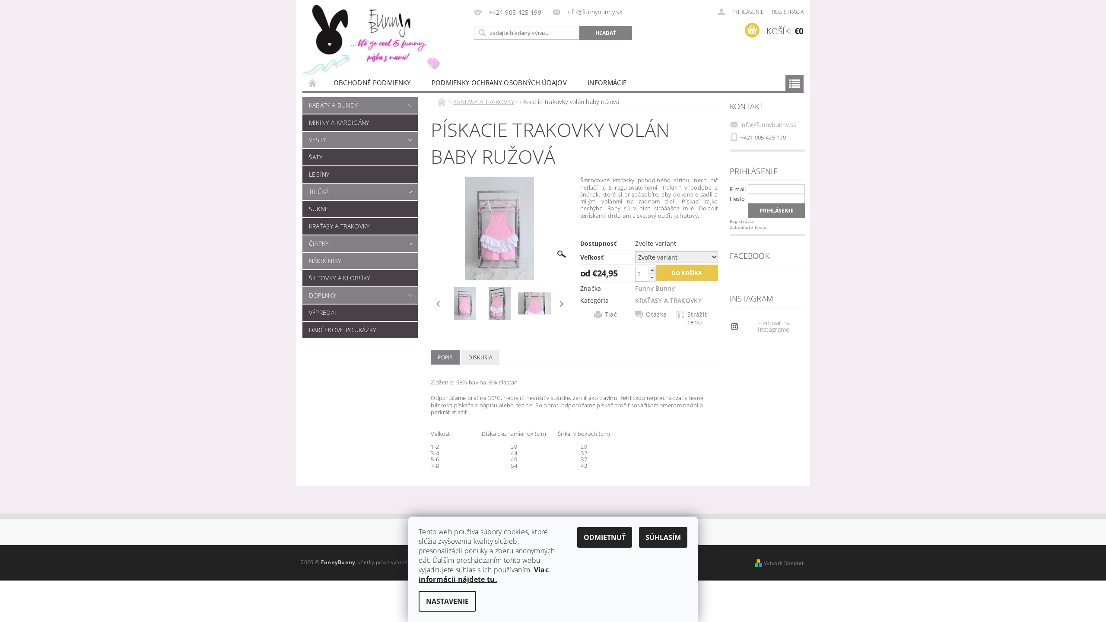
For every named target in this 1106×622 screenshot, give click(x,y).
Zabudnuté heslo (748, 227)
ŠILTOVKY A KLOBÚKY (339, 278)
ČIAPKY (319, 243)
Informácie (607, 82)
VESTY (317, 140)
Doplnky (322, 295)
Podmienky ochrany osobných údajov (499, 82)
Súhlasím (663, 537)
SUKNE (319, 209)
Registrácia (788, 12)
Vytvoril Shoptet (784, 563)
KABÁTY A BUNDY (333, 105)
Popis (445, 357)
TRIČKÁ (319, 191)
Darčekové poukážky (342, 330)
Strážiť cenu (697, 318)
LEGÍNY (319, 174)
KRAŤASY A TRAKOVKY (339, 226)
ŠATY (315, 157)
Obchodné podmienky (372, 82)
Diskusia (480, 357)
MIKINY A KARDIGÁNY (339, 122)
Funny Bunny (655, 288)
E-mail (738, 189)
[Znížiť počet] (652, 277)
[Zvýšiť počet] (652, 270)
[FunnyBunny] (382, 37)
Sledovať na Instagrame (773, 326)
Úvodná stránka (312, 82)
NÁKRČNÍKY (325, 261)
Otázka (656, 314)
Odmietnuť (605, 537)
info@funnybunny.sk (769, 125)
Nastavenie (447, 601)
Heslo (737, 199)
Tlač (611, 314)
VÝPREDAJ (322, 312)
